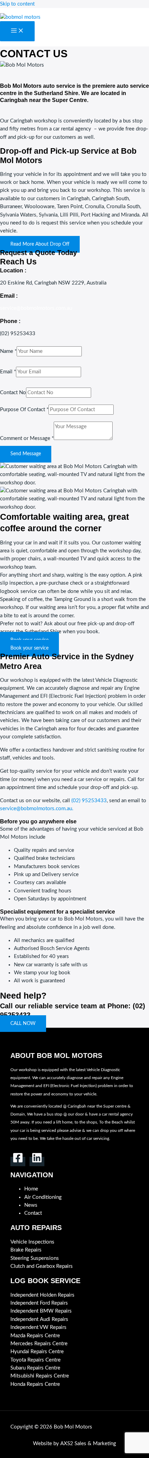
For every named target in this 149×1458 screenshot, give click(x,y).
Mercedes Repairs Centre (39, 1343)
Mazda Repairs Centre (35, 1335)
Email (8, 371)
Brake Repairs (26, 1250)
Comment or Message (27, 438)
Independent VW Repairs (38, 1327)
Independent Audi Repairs (39, 1319)
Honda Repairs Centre (35, 1384)
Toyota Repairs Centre (35, 1360)
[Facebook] (17, 1161)
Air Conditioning (43, 1197)
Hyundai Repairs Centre (37, 1351)
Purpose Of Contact (24, 409)
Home (31, 1189)
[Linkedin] (36, 1161)
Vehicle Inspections (32, 1242)
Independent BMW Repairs (41, 1311)
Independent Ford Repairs (39, 1303)
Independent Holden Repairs (42, 1295)
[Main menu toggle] (17, 31)
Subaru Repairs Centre (35, 1368)
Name (8, 351)
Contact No (13, 392)
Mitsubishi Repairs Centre (40, 1376)
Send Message (25, 453)
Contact (33, 1213)
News (30, 1205)
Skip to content (17, 4)
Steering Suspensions (34, 1258)
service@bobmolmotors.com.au (36, 308)
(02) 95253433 (89, 800)
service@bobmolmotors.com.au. (36, 808)
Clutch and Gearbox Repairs (41, 1266)
